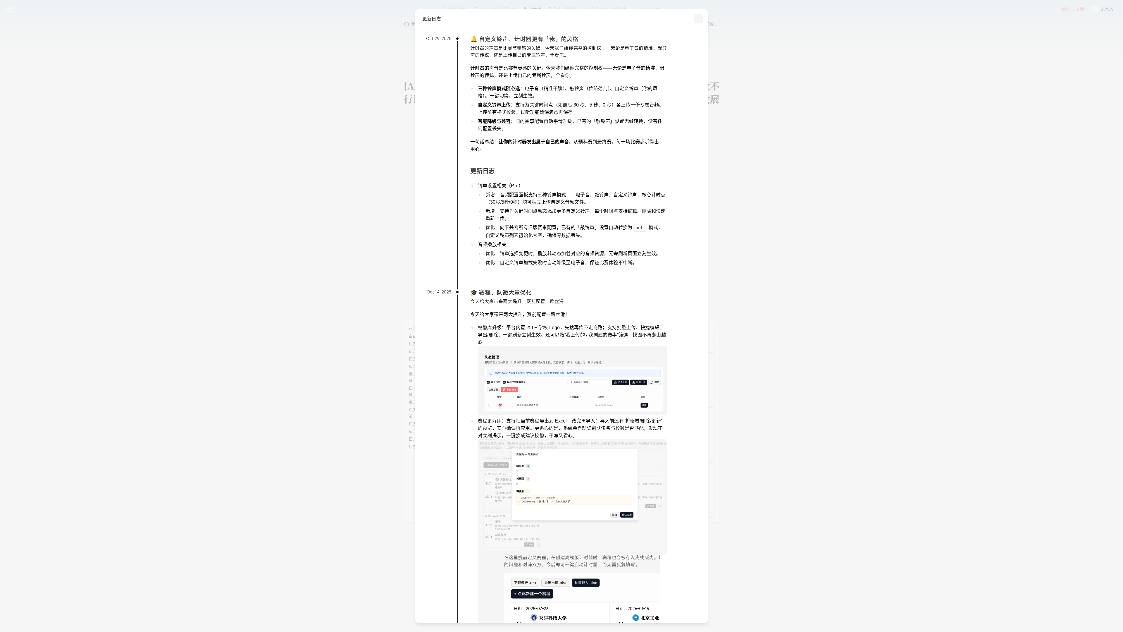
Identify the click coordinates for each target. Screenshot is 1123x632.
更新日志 (482, 170)
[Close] (698, 18)
